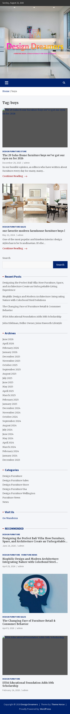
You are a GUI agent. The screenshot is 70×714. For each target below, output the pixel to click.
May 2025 (7, 386)
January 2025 (9, 403)
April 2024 (8, 442)
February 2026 (10, 347)
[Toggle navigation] (6, 82)
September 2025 (11, 369)
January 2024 (9, 455)
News (5, 502)
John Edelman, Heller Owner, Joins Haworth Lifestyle (32, 323)
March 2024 (9, 447)
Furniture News (11, 497)
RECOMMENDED (14, 528)
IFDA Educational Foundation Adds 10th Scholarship (31, 316)
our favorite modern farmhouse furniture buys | (33, 230)
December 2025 (11, 356)
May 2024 (7, 438)
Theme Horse (58, 704)
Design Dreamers (29, 704)
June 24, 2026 (9, 545)
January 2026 (9, 352)
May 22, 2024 (8, 235)
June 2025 (7, 382)
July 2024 (7, 429)
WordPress (45, 708)
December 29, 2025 (11, 162)
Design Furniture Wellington (18, 493)
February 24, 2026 (11, 690)
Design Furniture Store (14, 151)
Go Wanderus (10, 518)
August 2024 (9, 425)
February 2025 (10, 399)
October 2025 (10, 365)
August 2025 (9, 373)
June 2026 (8, 339)
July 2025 (7, 378)
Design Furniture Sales (14, 227)
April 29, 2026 (8, 566)
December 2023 (11, 459)
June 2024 (8, 434)
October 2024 (10, 416)
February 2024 (10, 451)
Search (6, 258)
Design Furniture (12, 476)
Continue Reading (13, 176)
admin (27, 162)
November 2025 (11, 360)
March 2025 (9, 395)
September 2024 (11, 421)
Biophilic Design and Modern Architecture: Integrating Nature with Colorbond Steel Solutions (30, 562)
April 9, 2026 (8, 628)
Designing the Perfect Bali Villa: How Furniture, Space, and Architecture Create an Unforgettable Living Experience (33, 286)
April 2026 (8, 343)
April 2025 (8, 391)
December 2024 (11, 408)
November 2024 (11, 412)
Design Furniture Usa (14, 489)
